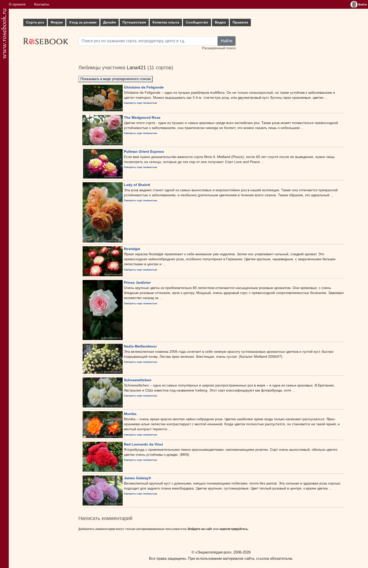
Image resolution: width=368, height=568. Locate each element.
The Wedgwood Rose (142, 118)
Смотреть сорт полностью (140, 103)
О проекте (17, 4)
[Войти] (353, 4)
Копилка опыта (165, 22)
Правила (240, 22)
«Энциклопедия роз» (213, 552)
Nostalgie (132, 249)
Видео (220, 22)
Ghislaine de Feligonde (144, 87)
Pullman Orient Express (144, 152)
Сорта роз (35, 22)
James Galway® (137, 478)
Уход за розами (83, 22)
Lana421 (136, 67)
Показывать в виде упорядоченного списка (115, 79)
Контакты (41, 4)
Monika (130, 414)
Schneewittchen (137, 380)
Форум (57, 22)
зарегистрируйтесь (233, 529)
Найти (226, 41)
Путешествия (134, 22)
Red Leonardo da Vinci (143, 444)
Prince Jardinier (137, 282)
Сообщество (197, 22)
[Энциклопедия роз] (3, 34)
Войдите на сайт (200, 529)
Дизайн (109, 22)
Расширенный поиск (219, 48)
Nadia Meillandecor (140, 346)
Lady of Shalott (137, 185)
